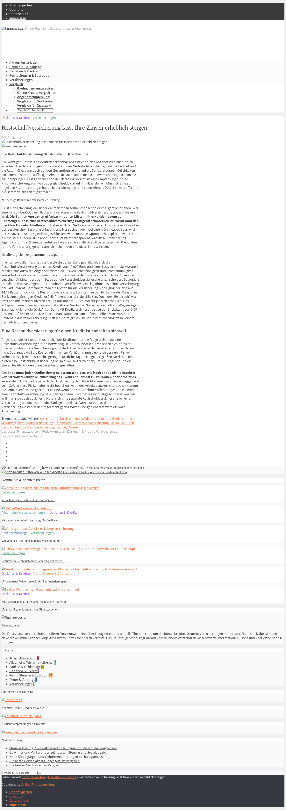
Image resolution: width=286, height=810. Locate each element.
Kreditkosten (100, 418)
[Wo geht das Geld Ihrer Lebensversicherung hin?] (38, 528)
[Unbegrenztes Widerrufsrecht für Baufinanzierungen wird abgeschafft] (69, 569)
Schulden (127, 423)
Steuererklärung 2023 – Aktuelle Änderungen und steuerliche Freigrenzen (63, 748)
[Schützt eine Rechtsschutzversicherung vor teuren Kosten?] (68, 549)
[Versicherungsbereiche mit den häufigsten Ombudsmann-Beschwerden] (51, 488)
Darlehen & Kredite (23, 71)
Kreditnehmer (122, 418)
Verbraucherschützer (17, 427)
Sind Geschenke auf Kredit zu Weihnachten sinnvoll (34, 601)
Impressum (17, 18)
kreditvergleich (12, 423)
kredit (85, 418)
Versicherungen (21, 80)
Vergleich (16, 84)
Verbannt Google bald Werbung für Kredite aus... (32, 520)
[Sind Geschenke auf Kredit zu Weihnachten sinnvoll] (41, 589)
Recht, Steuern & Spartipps (29, 75)
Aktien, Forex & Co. (23, 63)
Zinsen (73, 427)
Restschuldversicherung (91, 423)
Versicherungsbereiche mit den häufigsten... (28, 500)
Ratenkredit (63, 423)
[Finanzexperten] (13, 28)
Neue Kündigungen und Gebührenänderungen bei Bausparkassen (57, 757)
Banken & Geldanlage (25, 67)
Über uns (16, 9)
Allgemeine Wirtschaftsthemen (24, 512)
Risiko (114, 423)
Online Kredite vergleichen (36, 92)
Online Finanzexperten (37, 784)
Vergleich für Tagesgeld (34, 105)
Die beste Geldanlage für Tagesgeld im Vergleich (44, 761)
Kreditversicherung (39, 423)
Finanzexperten (20, 5)
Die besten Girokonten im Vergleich (35, 765)
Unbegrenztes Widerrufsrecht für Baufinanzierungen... (35, 581)
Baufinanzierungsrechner (36, 88)
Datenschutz (18, 14)
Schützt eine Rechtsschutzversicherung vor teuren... (33, 561)
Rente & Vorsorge (15, 533)
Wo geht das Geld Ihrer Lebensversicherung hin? (32, 540)
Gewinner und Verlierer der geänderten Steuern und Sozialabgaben (59, 752)
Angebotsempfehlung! (33, 97)
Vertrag (61, 427)
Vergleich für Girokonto (34, 101)
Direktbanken (70, 418)
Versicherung (44, 427)
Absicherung (49, 418)
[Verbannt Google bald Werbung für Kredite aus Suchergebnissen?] (27, 508)
